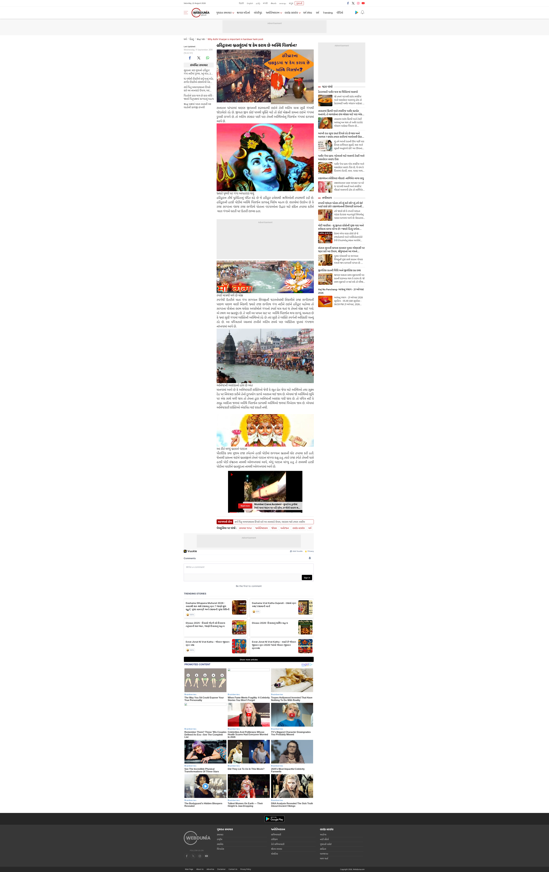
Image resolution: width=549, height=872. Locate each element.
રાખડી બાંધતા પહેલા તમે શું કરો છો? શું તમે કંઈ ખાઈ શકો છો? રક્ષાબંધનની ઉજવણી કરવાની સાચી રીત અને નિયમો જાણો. (340, 204)
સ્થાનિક (220, 844)
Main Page (189, 869)
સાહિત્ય (323, 849)
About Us (199, 869)
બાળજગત (324, 853)
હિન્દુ (192, 39)
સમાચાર (220, 834)
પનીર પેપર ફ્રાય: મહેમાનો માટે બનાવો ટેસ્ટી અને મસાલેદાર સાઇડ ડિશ (341, 157)
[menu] (186, 12)
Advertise (210, 869)
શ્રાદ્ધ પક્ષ (201, 39)
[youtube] (363, 3)
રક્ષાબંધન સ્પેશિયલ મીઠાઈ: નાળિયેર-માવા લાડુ (341, 178)
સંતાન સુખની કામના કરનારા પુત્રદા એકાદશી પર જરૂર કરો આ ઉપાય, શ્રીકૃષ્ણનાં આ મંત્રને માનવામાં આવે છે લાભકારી (341, 249)
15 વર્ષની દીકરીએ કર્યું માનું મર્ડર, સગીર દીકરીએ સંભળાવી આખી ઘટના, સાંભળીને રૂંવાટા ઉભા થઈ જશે (199, 80)
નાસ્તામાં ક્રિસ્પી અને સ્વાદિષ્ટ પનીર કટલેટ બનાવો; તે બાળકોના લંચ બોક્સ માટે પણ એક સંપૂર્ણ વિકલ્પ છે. (340, 112)
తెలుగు (273, 3)
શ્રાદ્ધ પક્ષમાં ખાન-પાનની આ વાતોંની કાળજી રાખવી (197, 105)
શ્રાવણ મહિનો (243, 13)
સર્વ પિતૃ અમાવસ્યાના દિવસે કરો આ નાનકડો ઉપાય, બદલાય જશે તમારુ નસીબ (199, 89)
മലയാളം (282, 3)
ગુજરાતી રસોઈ (326, 844)
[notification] (362, 12)
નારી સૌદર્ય (324, 839)
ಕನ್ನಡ (291, 3)
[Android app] (274, 819)
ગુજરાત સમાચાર (223, 13)
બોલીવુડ (258, 13)
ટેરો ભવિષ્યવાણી (277, 844)
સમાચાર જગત (245, 528)
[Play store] (357, 12)
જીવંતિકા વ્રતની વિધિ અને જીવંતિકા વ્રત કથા (339, 270)
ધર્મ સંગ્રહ (307, 13)
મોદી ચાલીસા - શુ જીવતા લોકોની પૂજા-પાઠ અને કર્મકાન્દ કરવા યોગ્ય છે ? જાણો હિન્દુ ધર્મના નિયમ (341, 227)
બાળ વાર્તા (324, 858)
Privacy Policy (245, 869)
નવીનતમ (327, 198)
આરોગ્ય (323, 834)
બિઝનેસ (220, 849)
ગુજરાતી (299, 3)
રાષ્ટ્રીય (219, 839)
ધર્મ (317, 13)
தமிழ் (258, 3)
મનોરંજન (285, 528)
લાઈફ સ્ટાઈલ (291, 13)
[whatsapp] (207, 57)
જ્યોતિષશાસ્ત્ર (272, 13)
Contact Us (233, 869)
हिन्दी (241, 3)
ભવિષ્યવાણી (276, 834)
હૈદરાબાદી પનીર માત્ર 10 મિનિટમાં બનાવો (338, 92)
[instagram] (358, 3)
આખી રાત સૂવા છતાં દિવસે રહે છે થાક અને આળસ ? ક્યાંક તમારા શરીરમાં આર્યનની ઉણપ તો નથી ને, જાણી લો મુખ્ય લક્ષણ (340, 135)
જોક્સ (274, 528)
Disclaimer (221, 869)
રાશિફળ (274, 839)
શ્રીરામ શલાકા (276, 849)
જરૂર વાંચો (327, 87)
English (250, 3)
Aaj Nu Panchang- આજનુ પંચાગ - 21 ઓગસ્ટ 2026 (341, 291)
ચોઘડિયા (274, 853)
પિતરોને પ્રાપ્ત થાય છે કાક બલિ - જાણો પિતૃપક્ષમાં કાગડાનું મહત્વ (199, 97)
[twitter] (353, 3)
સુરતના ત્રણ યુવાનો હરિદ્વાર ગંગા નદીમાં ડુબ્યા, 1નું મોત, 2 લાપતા (197, 72)
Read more (245, 506)
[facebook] (348, 3)
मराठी (265, 3)
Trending (328, 13)
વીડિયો (340, 13)
